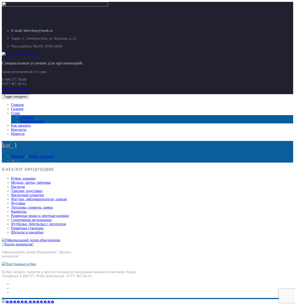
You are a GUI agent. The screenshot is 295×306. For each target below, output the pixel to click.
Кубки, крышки (41, 156)
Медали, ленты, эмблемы (31, 182)
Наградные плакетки (27, 195)
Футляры (18, 203)
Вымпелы (19, 211)
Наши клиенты (32, 121)
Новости (18, 134)
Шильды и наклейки (27, 232)
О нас (15, 113)
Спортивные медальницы (31, 220)
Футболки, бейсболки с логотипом (38, 224)
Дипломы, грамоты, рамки (32, 207)
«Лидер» (27, 117)
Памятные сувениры (27, 228)
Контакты (19, 129)
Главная (17, 105)
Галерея (17, 109)
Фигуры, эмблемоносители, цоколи (39, 199)
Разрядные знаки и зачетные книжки (40, 216)
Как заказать (21, 125)
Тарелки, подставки (26, 191)
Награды (18, 187)
